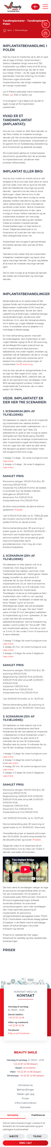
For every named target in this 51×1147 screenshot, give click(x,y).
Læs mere (8, 461)
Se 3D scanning (24, 364)
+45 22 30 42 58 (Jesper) (25, 1064)
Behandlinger (21, 30)
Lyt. (12, 95)
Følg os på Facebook (18, 1033)
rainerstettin (29, 1068)
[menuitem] (25, 1085)
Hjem (9, 30)
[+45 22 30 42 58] (45, 24)
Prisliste (18, 509)
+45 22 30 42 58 (16, 1017)
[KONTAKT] (45, 33)
